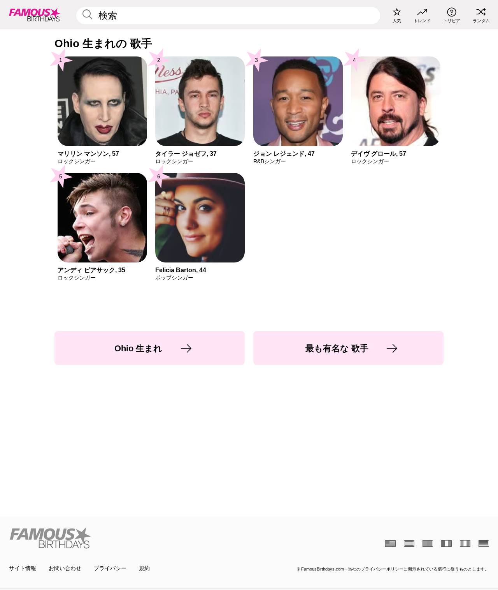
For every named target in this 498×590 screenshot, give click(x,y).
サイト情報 (22, 568)
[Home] (127, 538)
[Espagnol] (409, 543)
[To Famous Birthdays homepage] (34, 14)
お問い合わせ (65, 568)
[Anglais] (390, 543)
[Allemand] (484, 543)
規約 (144, 568)
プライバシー (110, 568)
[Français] (446, 543)
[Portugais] (428, 543)
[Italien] (465, 543)
